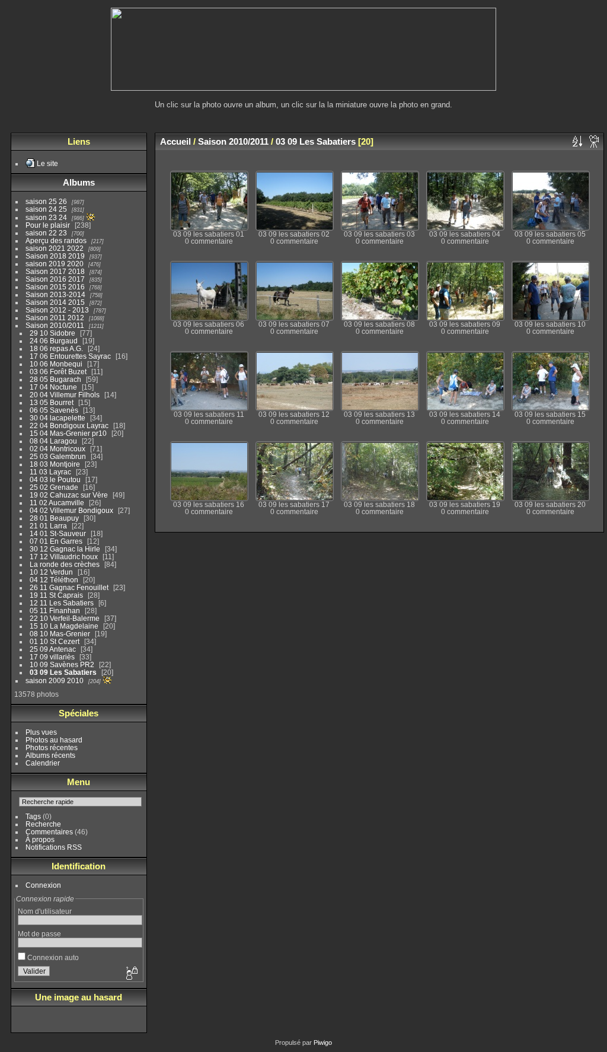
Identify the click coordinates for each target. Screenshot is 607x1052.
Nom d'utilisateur (45, 911)
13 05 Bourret (52, 402)
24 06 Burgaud (54, 341)
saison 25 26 (46, 201)
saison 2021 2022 (54, 248)
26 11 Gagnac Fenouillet (69, 587)
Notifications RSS (53, 847)
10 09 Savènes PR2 (62, 664)
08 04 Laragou (53, 441)
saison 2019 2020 (54, 263)
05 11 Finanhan (55, 610)
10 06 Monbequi (56, 364)
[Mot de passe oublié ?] (131, 973)
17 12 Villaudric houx (64, 556)
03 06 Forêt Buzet (58, 371)
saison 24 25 (46, 209)
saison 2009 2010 (54, 680)
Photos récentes (51, 747)
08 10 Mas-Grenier (60, 633)
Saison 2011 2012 (54, 317)
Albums (79, 182)
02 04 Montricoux (57, 448)
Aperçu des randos (56, 240)
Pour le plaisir (47, 225)
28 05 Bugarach (55, 379)
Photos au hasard (53, 740)
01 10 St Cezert (54, 641)
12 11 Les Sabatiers (62, 603)
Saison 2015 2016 (55, 287)
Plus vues (41, 732)
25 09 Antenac (53, 649)
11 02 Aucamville (57, 502)
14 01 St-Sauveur (58, 533)
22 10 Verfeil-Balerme (65, 618)
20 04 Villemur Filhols (65, 395)
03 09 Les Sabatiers (63, 672)
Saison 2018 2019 (55, 256)
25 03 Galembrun (58, 456)
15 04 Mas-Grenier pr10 (68, 433)
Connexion (43, 885)
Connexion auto (52, 957)
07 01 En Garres (56, 541)
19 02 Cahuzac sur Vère (69, 495)
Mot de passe (39, 934)
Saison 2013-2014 (55, 294)
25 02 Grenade (54, 487)
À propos (40, 839)
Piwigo (323, 1042)
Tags (33, 816)
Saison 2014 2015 (55, 302)
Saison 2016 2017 (55, 279)
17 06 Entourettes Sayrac (70, 356)
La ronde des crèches (65, 564)
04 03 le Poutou (55, 479)
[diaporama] (594, 141)
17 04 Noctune (53, 387)
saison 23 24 (46, 217)
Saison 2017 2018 (55, 271)
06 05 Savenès (54, 410)
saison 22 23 (46, 233)
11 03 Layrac (50, 472)
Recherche (43, 824)
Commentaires (49, 832)
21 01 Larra (48, 526)
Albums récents (50, 755)
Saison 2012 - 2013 (57, 310)
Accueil (175, 141)
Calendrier (42, 763)
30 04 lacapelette (57, 418)
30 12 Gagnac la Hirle (65, 549)
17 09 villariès (52, 657)
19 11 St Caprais (56, 595)
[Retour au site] (303, 88)
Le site (47, 163)
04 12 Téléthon (54, 580)
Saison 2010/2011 (54, 325)
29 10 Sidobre (52, 333)
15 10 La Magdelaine (64, 626)
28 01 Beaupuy (54, 518)
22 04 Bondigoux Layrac (69, 425)
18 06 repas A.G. (56, 348)
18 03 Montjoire (55, 464)
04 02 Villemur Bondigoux (71, 510)
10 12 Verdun (51, 572)
